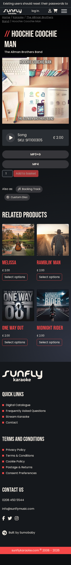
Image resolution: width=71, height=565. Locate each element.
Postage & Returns (19, 467)
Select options (15, 277)
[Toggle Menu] (64, 11)
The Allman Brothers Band (23, 52)
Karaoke (18, 17)
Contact (12, 422)
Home (6, 17)
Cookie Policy (15, 461)
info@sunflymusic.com (18, 509)
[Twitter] (10, 518)
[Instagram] (17, 518)
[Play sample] (11, 137)
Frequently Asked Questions (26, 411)
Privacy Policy (15, 450)
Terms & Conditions (20, 455)
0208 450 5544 (13, 500)
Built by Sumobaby (21, 532)
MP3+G (35, 154)
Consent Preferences (21, 473)
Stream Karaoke (17, 417)
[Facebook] (3, 518)
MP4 (35, 164)
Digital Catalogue (18, 405)
